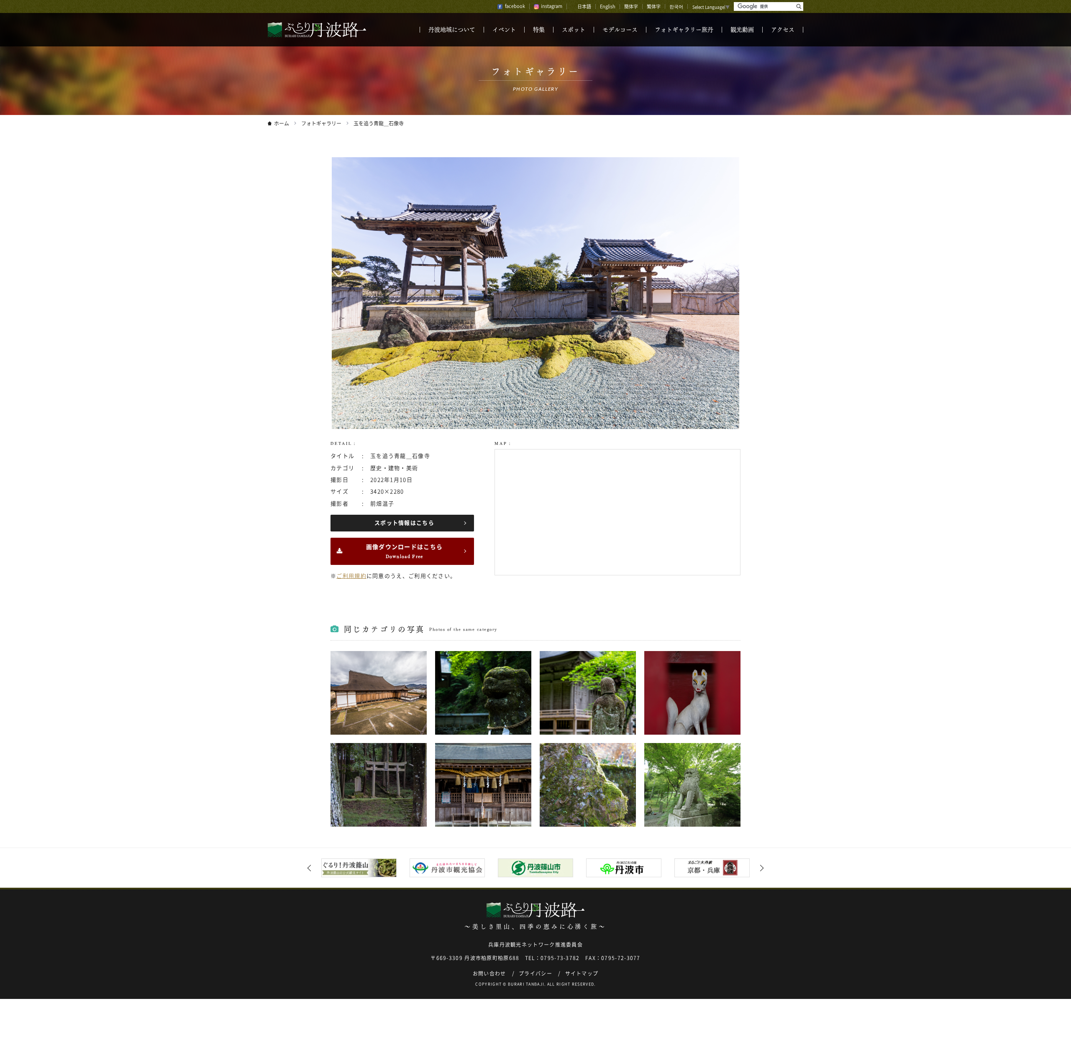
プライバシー (535, 973)
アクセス (782, 30)
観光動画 (742, 30)
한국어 (676, 6)
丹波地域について (451, 30)
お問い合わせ (489, 973)
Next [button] (760, 868)
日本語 (584, 6)
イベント (504, 30)
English (607, 6)
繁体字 (654, 6)
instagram (551, 6)
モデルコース (620, 30)
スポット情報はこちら (404, 523)
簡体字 (631, 6)
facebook (515, 6)
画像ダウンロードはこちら (404, 551)
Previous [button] (311, 868)
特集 (539, 30)
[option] (359, 867)
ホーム (281, 123)
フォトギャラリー (321, 123)
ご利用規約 (351, 576)
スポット (573, 30)
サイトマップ (582, 973)
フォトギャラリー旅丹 (684, 30)
